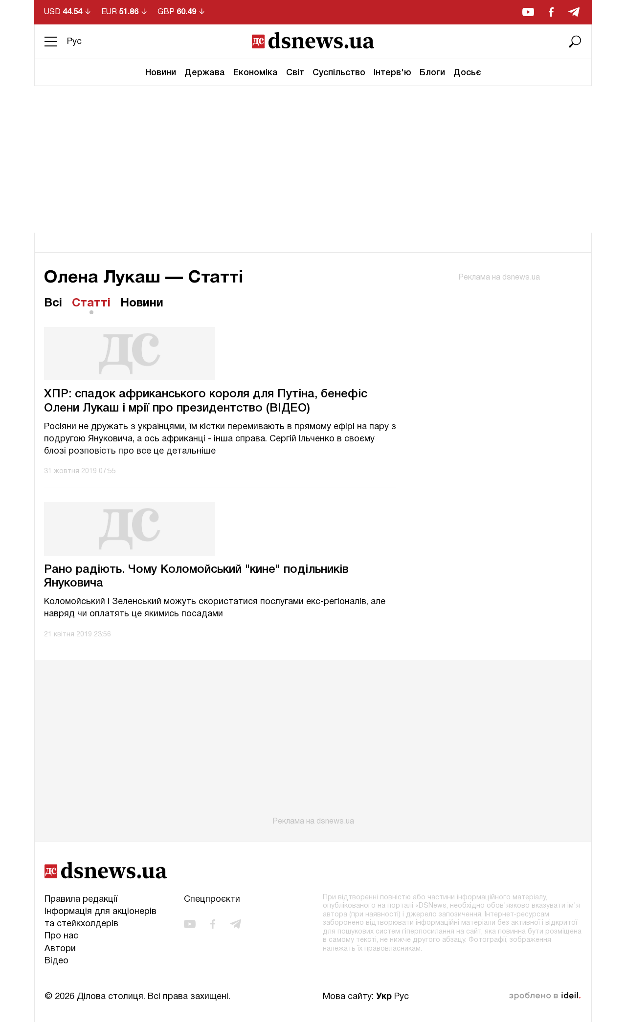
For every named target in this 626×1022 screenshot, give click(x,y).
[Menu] (51, 41)
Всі (53, 303)
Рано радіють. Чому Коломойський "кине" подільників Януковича (196, 577)
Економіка (255, 73)
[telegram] (574, 12)
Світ (295, 73)
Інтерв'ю (392, 73)
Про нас (61, 936)
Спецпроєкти (212, 899)
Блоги (432, 73)
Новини (160, 73)
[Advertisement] (313, 159)
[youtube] (528, 12)
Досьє (467, 73)
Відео (56, 961)
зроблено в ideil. (544, 996)
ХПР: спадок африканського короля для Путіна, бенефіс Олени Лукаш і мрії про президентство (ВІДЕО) (205, 401)
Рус (74, 42)
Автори (60, 949)
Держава (204, 73)
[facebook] (551, 12)
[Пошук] (575, 41)
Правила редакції (81, 899)
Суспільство (339, 73)
